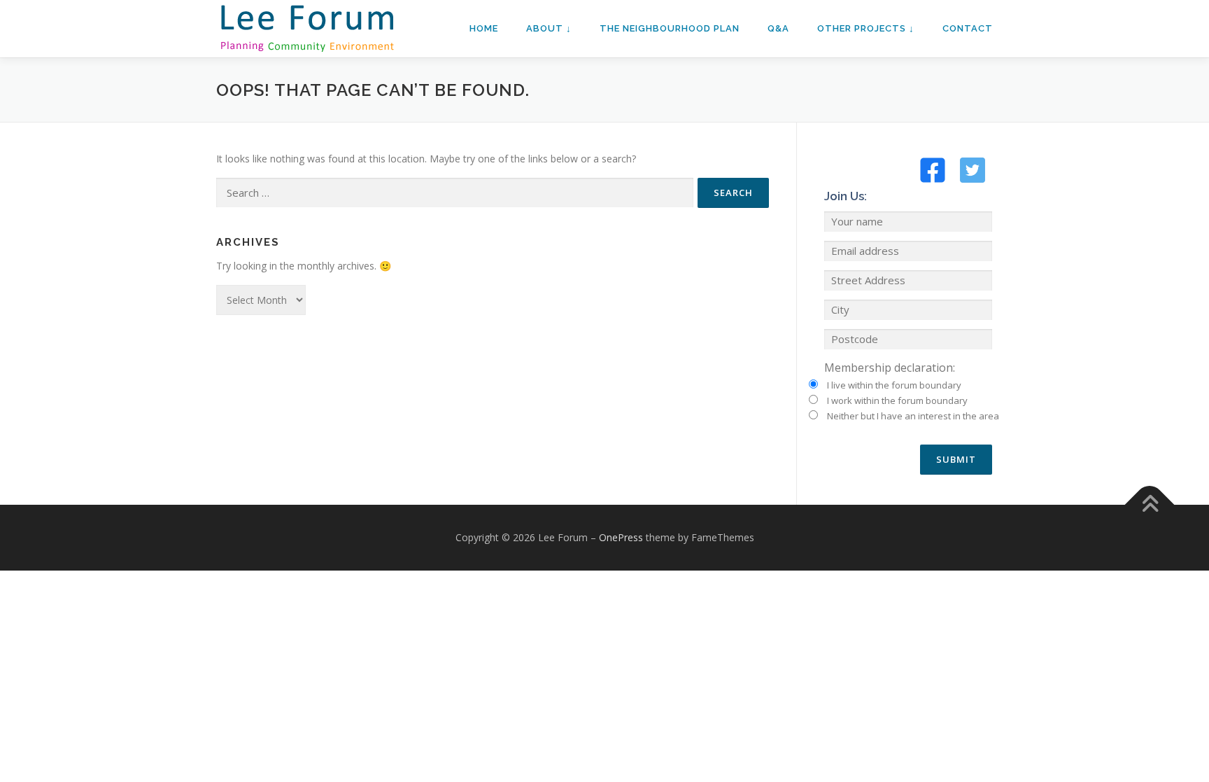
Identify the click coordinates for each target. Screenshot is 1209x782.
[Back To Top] (1150, 505)
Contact (967, 28)
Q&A (778, 28)
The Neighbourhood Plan (670, 28)
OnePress (621, 537)
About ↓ (549, 28)
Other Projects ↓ (865, 28)
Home (483, 28)
